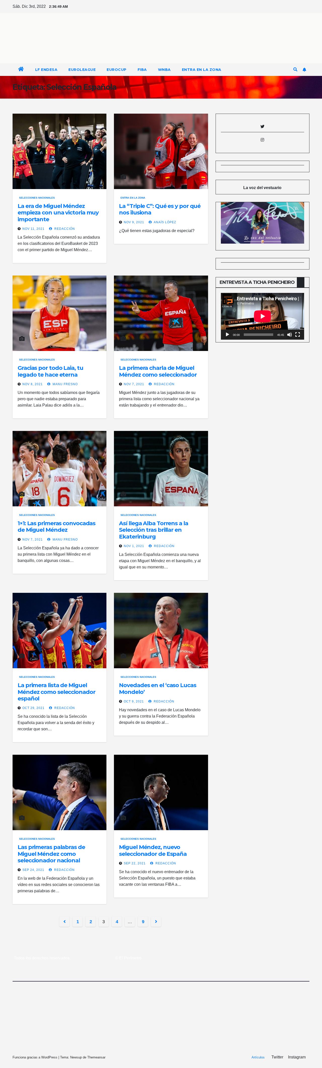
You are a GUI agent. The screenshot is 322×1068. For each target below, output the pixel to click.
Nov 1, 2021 (134, 546)
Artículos (258, 1057)
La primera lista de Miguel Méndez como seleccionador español (56, 692)
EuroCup (117, 69)
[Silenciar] (289, 334)
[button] (295, 69)
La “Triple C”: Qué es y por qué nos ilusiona (159, 209)
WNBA (164, 69)
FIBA (142, 69)
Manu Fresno (65, 384)
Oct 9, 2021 (134, 701)
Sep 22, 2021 (135, 863)
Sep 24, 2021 (33, 870)
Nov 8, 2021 (32, 384)
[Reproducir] (227, 334)
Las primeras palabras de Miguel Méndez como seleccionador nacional (51, 854)
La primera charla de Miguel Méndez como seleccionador (158, 371)
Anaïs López (164, 222)
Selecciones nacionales (37, 197)
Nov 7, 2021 (134, 384)
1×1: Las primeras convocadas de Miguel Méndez (56, 526)
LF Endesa (46, 69)
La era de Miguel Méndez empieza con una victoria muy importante (58, 213)
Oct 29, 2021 (33, 708)
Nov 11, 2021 (33, 229)
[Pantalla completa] (297, 334)
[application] (262, 316)
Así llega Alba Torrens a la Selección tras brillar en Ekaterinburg (153, 530)
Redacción (64, 229)
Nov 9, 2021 (134, 222)
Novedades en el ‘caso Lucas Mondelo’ (157, 688)
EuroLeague (82, 69)
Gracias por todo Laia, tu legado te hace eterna (50, 371)
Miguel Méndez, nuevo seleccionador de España (153, 850)
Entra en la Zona (201, 69)
